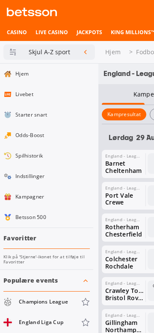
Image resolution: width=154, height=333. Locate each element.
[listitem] (17, 32)
